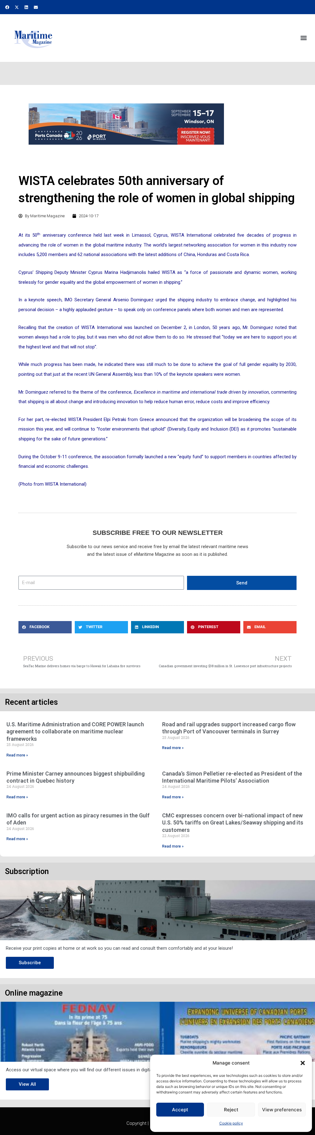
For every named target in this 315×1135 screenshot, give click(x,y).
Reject (231, 1110)
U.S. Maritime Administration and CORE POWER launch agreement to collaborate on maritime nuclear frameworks (75, 731)
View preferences (282, 1110)
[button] (303, 1063)
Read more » (17, 755)
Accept (180, 1110)
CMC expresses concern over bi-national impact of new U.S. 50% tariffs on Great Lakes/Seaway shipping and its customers (232, 822)
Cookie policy (231, 1123)
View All (27, 1084)
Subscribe (30, 962)
